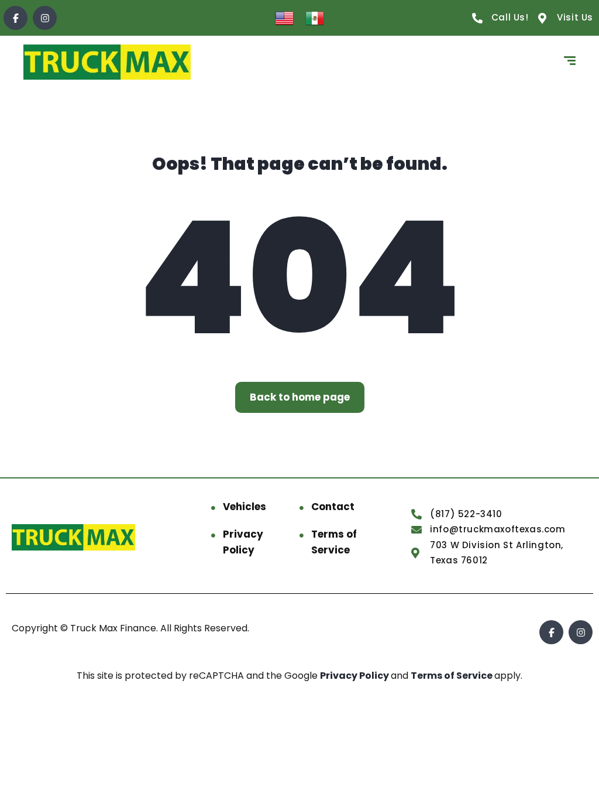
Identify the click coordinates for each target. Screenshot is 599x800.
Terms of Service (334, 542)
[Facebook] (15, 18)
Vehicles (244, 507)
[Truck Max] (107, 62)
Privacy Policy (243, 542)
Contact (332, 507)
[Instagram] (45, 18)
